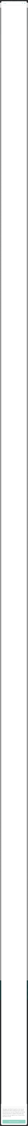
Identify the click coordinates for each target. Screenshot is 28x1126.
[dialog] (14, 563)
